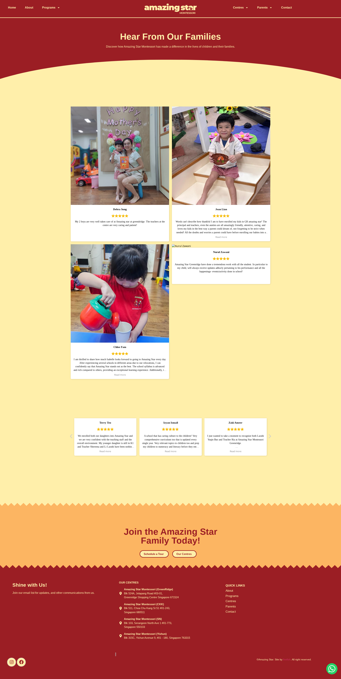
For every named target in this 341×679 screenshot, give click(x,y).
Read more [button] (221, 237)
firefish (287, 659)
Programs (48, 7)
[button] (269, 437)
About (29, 7)
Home (12, 7)
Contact (286, 7)
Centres (238, 7)
